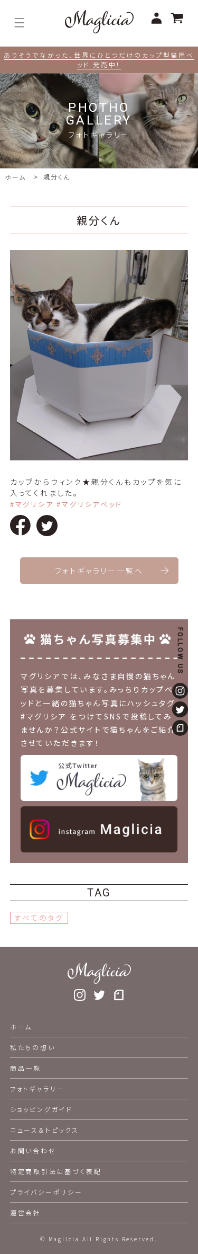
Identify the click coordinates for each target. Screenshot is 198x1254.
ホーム (15, 176)
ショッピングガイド (41, 1109)
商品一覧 (25, 1067)
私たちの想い (32, 1047)
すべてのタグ (39, 917)
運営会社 (25, 1212)
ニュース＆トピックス (44, 1129)
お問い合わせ (33, 1150)
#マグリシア (32, 504)
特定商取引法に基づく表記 (56, 1171)
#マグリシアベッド (89, 504)
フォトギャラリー (37, 1088)
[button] (19, 22)
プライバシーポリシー (46, 1191)
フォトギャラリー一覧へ (99, 570)
